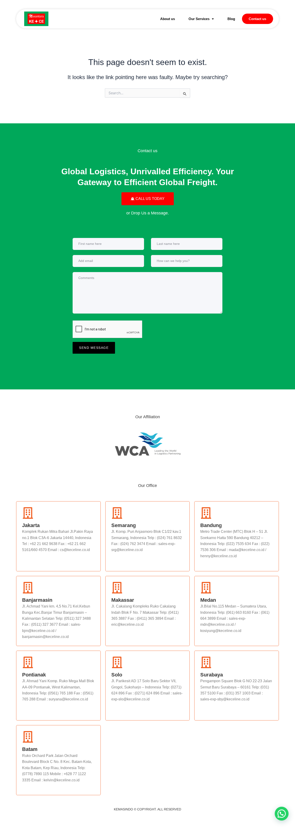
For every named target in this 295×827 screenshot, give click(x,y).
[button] (201, 19)
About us (167, 19)
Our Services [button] (199, 19)
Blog (231, 19)
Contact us (257, 19)
